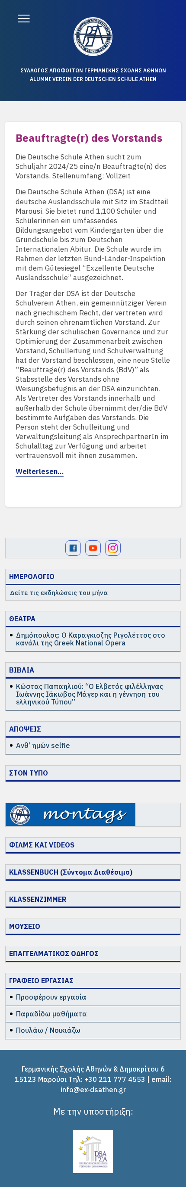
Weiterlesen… (40, 471)
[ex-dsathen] (93, 36)
